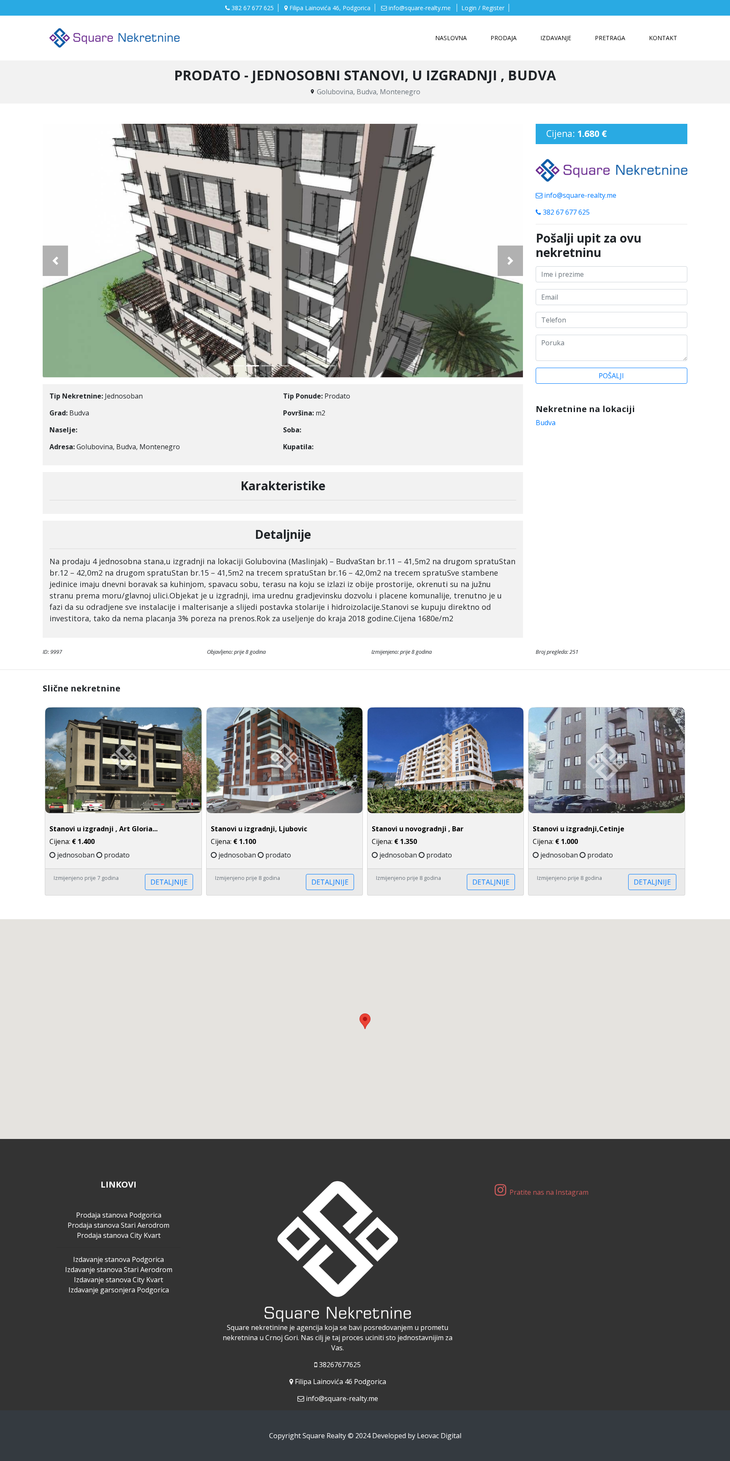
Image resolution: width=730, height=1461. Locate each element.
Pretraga (610, 38)
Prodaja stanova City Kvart (119, 1235)
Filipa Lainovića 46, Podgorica (329, 8)
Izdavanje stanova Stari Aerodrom (118, 1269)
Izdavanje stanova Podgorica (118, 1259)
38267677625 (340, 1364)
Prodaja (503, 38)
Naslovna (452, 37)
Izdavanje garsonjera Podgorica (118, 1289)
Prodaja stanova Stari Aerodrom (118, 1225)
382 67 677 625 (252, 8)
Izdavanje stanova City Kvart (118, 1279)
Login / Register (482, 8)
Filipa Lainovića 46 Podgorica (340, 1381)
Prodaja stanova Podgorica (118, 1215)
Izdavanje (555, 38)
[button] (55, 261)
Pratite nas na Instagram (549, 1192)
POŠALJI (611, 375)
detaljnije (169, 882)
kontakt (663, 38)
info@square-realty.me (420, 8)
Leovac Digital (439, 1435)
